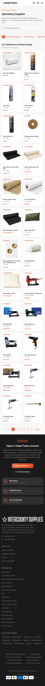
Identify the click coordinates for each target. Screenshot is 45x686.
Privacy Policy (6, 626)
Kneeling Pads (37, 643)
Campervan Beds (7, 643)
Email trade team (24, 472)
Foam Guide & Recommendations (13, 579)
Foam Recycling (7, 615)
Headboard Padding (19, 643)
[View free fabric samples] (34, 3)
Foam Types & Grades (9, 590)
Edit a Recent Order (8, 575)
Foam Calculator (7, 586)
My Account (6, 572)
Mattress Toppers (16, 637)
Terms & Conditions (8, 622)
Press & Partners (7, 619)
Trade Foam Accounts (9, 601)
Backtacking (30, 37)
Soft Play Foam (7, 611)
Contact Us (5, 597)
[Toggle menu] (42, 3)
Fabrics (4, 557)
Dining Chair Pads (16, 640)
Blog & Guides (6, 583)
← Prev (7, 429)
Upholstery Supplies (8, 554)
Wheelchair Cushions (36, 640)
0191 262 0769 (9, 536)
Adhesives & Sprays (15, 37)
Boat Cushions (27, 637)
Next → (38, 429)
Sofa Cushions (6, 637)
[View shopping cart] (38, 3)
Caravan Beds (36, 637)
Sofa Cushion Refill (8, 561)
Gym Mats (28, 643)
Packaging (26, 640)
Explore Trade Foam (21, 466)
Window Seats (6, 640)
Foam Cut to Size (7, 550)
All (3, 37)
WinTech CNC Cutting (9, 604)
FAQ (3, 593)
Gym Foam (5, 608)
